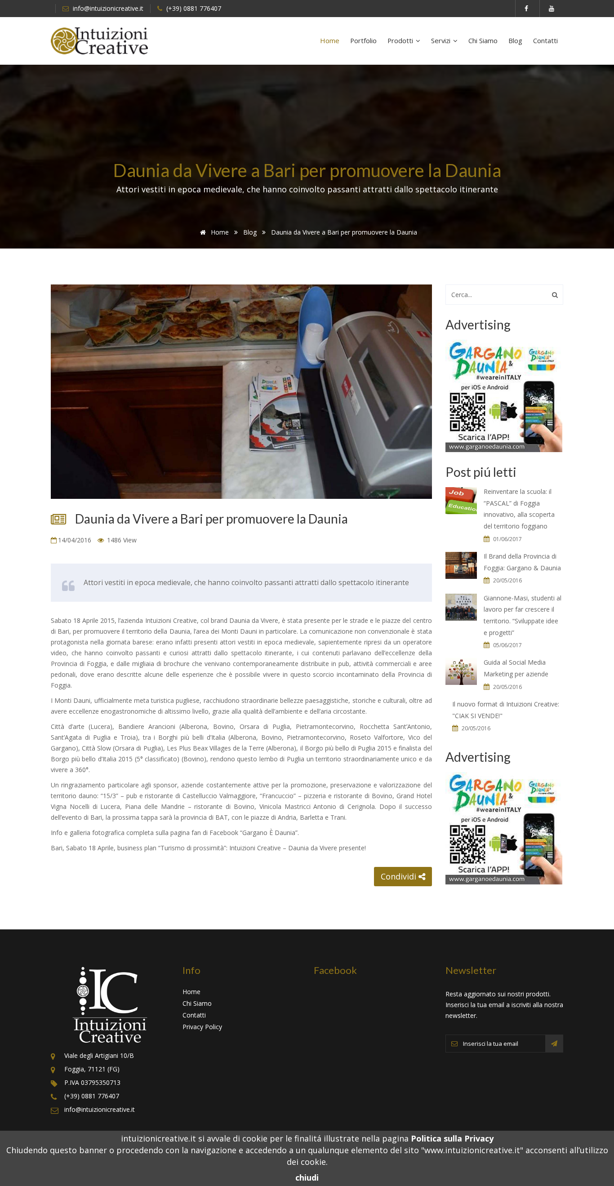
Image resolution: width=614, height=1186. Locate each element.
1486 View (121, 540)
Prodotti (401, 40)
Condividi (399, 876)
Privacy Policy (202, 1026)
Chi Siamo (483, 40)
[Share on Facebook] (336, 876)
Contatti (545, 40)
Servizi (441, 40)
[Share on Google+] (353, 876)
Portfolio (363, 40)
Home (329, 40)
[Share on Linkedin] (370, 876)
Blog (515, 40)
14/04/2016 (75, 540)
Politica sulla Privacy (452, 1138)
